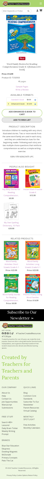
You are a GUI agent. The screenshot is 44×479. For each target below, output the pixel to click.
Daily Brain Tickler (10, 428)
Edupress (6, 448)
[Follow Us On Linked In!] (5, 333)
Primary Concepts (9, 457)
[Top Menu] (40, 4)
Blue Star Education (10, 445)
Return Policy (32, 475)
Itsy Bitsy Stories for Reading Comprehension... (11, 192)
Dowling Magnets (9, 451)
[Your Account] (37, 10)
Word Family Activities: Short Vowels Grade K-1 (11, 264)
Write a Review (22, 89)
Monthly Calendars (31, 428)
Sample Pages (22, 86)
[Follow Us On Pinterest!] (8, 333)
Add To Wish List (22, 120)
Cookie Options (22, 475)
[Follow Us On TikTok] (13, 333)
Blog (25, 393)
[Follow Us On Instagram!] (10, 333)
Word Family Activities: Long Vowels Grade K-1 (32, 264)
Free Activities (29, 425)
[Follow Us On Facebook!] (3, 333)
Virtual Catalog (30, 410)
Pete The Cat (7, 460)
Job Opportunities (10, 402)
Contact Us (6, 398)
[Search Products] (27, 11)
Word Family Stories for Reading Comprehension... (11, 297)
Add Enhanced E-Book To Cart (22, 113)
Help (4, 396)
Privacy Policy (11, 475)
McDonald (6, 454)
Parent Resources (31, 407)
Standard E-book (17, 100)
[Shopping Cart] (40, 10)
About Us (6, 393)
